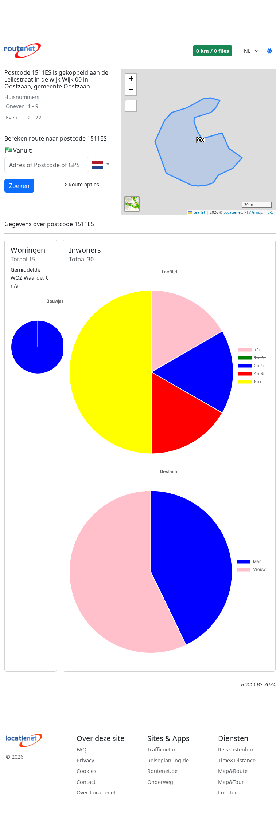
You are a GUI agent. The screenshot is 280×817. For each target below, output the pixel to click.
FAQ (81, 749)
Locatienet (232, 212)
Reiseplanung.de (168, 760)
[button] (200, 138)
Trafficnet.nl (162, 749)
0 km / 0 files (212, 50)
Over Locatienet (96, 792)
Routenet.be (162, 770)
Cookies (86, 770)
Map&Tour (231, 781)
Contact (86, 781)
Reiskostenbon (236, 749)
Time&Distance (237, 760)
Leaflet (198, 212)
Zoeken (19, 185)
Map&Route (233, 770)
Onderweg (160, 781)
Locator (227, 792)
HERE (269, 212)
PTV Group (253, 212)
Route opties (83, 184)
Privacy (85, 760)
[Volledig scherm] (130, 105)
